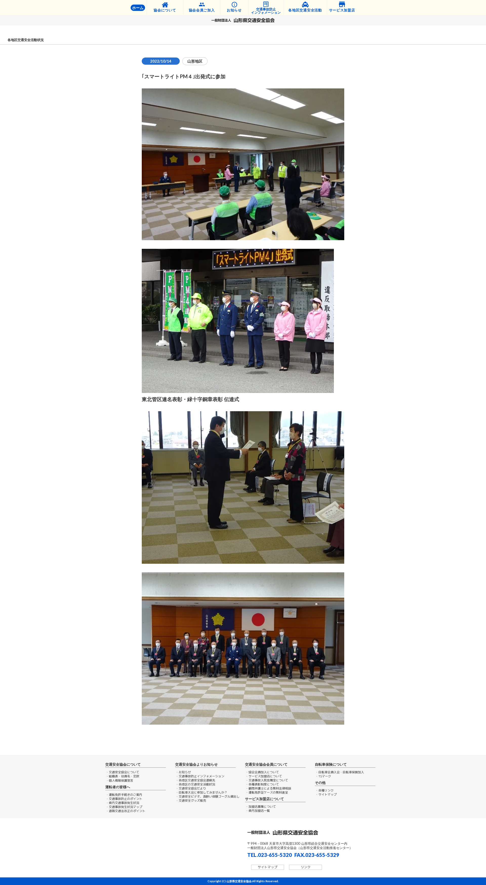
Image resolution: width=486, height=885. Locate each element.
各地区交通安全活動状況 (26, 40)
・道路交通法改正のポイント (125, 811)
